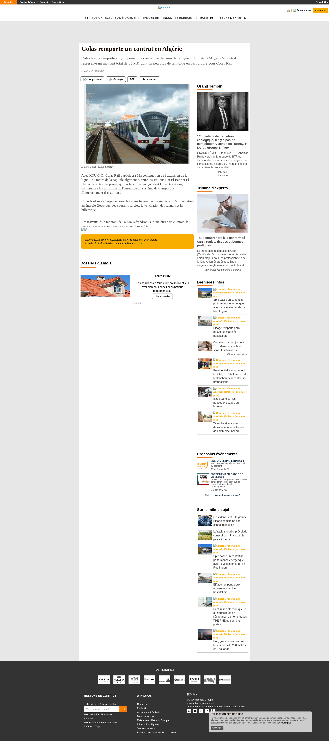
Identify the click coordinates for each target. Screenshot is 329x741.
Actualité (8, 2)
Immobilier (151, 17)
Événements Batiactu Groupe (153, 720)
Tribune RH (204, 17)
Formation (58, 2)
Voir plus (223, 171)
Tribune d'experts (231, 17)
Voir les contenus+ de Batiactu (100, 722)
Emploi (44, 2)
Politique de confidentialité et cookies (157, 732)
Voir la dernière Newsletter (98, 714)
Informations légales (148, 724)
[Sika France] (164, 679)
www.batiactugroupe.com (200, 703)
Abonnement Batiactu (148, 712)
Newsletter (321, 2)
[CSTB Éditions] (194, 679)
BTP (87, 17)
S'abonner (320, 10)
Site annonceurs (146, 728)
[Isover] (149, 679)
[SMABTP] (119, 679)
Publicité (141, 708)
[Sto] (225, 679)
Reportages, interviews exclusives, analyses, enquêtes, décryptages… (122, 241)
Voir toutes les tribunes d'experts (223, 269)
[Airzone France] (179, 679)
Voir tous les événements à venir (222, 495)
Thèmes (88, 726)
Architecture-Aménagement (116, 17)
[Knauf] (210, 679)
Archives (88, 718)
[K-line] (104, 679)
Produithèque (28, 2)
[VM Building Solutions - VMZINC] (134, 679)
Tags (97, 726)
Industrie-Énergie (177, 17)
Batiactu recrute (145, 716)
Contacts (142, 704)
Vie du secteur (149, 79)
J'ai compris (217, 728)
